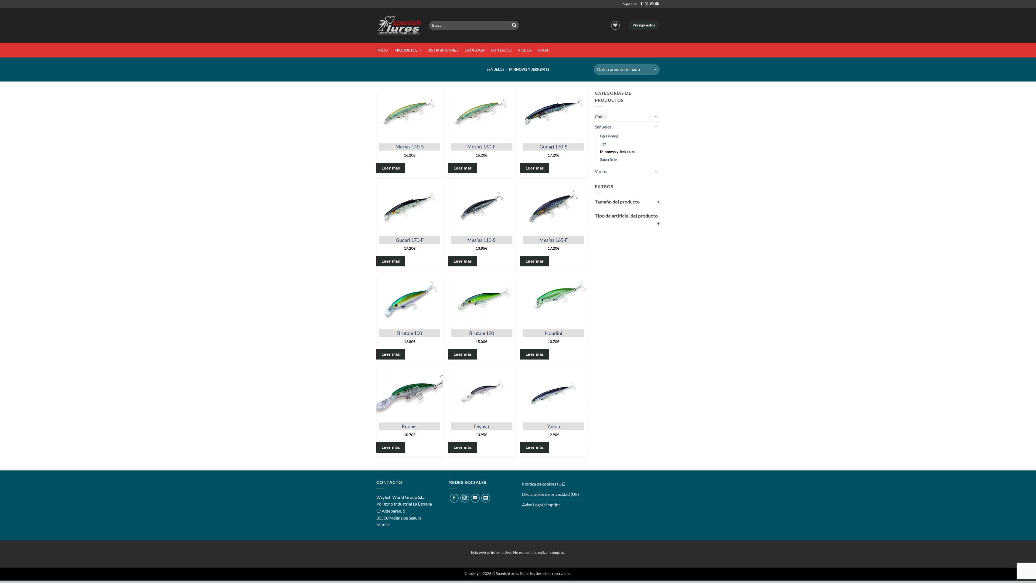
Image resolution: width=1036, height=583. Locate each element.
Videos (524, 50)
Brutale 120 (481, 333)
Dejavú (481, 426)
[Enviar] (514, 25)
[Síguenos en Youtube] (657, 4)
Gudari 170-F (410, 240)
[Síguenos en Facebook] (641, 4)
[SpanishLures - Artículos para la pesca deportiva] (398, 25)
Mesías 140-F (481, 147)
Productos (406, 50)
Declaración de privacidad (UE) (550, 494)
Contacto (501, 50)
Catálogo (475, 50)
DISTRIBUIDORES (443, 50)
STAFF (543, 50)
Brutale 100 (409, 333)
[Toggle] (656, 116)
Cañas (600, 116)
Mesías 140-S (410, 147)
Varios (601, 171)
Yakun (553, 426)
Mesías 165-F (553, 240)
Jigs (603, 143)
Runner (409, 426)
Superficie (608, 159)
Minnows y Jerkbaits (617, 151)
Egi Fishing (609, 136)
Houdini (553, 333)
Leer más (390, 167)
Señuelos (495, 69)
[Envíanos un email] (651, 4)
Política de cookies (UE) (543, 483)
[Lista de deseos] (615, 25)
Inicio (382, 50)
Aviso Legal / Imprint (541, 504)
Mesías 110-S (481, 240)
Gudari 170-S (553, 147)
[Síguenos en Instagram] (646, 4)
